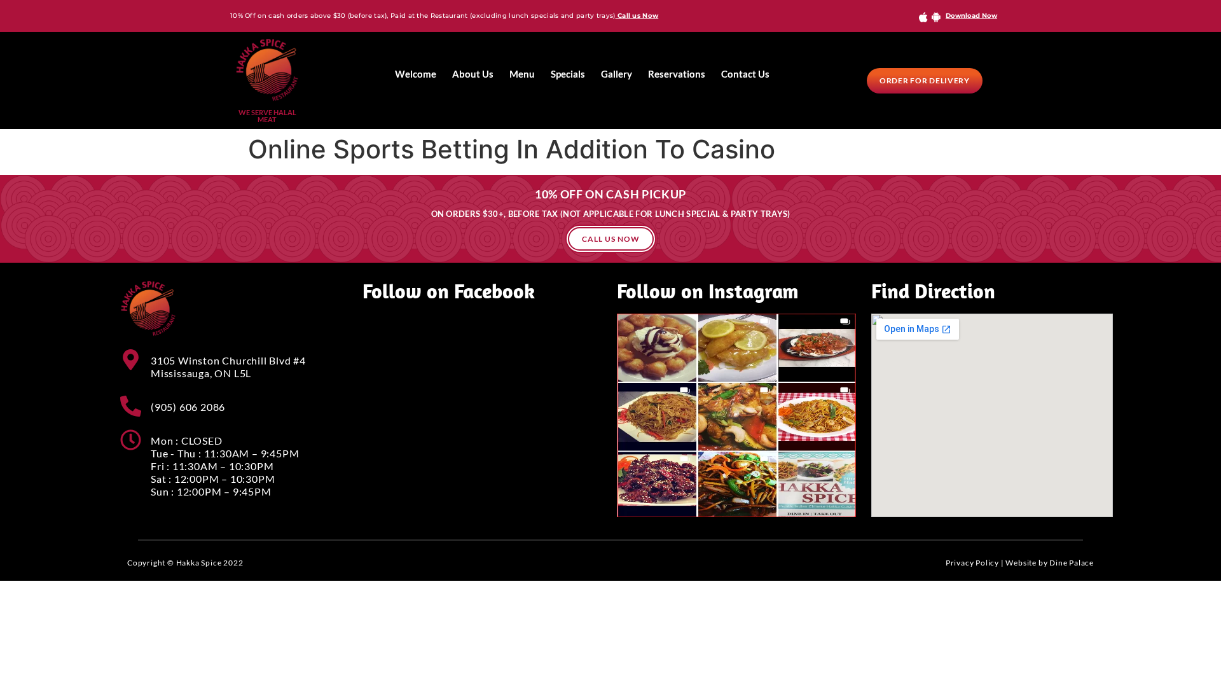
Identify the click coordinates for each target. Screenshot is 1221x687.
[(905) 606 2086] (130, 406)
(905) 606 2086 (188, 407)
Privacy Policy (972, 562)
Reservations (676, 74)
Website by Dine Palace (1049, 562)
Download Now (971, 15)
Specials (568, 74)
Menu (522, 74)
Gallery (616, 74)
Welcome (415, 74)
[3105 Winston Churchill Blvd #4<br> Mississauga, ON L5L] (130, 359)
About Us (472, 74)
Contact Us (745, 74)
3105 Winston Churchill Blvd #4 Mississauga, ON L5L (228, 366)
